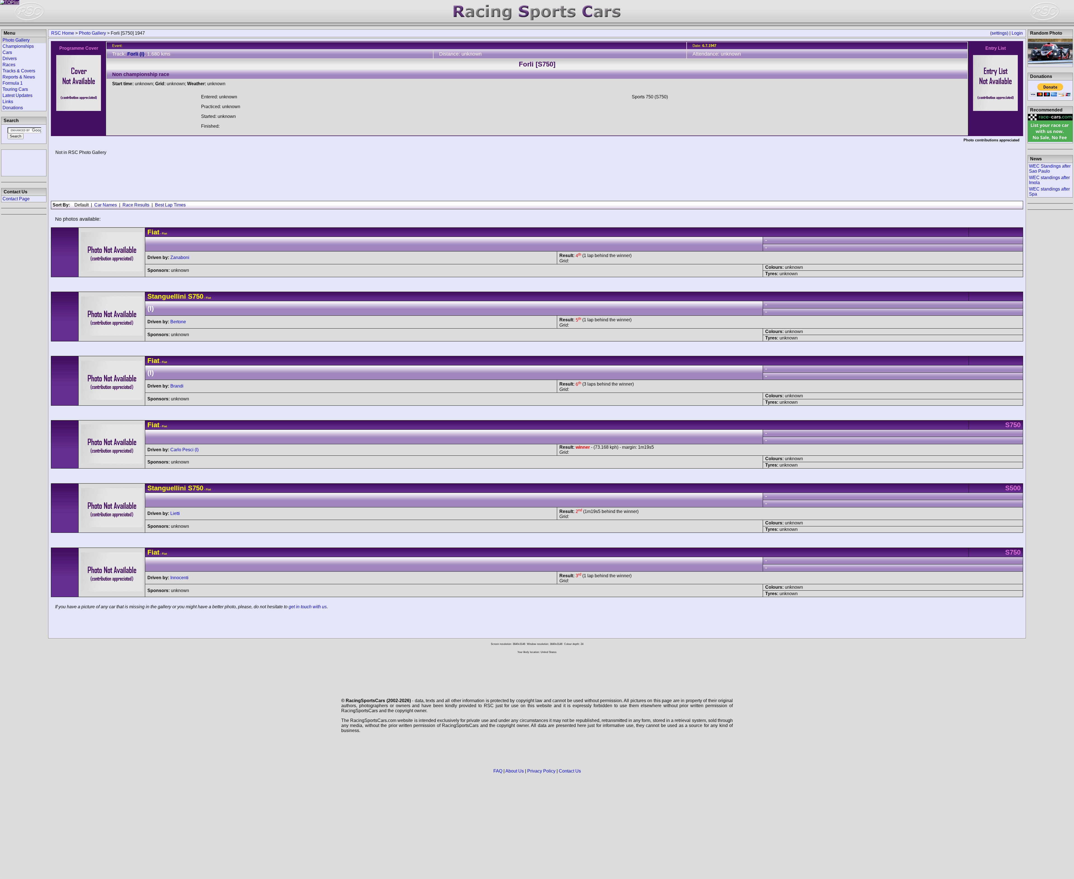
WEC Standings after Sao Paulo (1050, 169)
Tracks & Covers (19, 70)
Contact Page (16, 198)
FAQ (497, 771)
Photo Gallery (92, 33)
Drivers (10, 58)
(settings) (999, 33)
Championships (18, 46)
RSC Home (62, 33)
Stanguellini (166, 296)
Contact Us (570, 771)
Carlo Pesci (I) (184, 449)
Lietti (175, 513)
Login (1017, 33)
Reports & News (19, 77)
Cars (7, 52)
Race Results (136, 205)
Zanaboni (179, 257)
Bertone (178, 321)
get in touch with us (308, 606)
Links (8, 101)
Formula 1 (13, 83)
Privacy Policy (541, 771)
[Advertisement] (24, 162)
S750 (195, 296)
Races (9, 64)
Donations (13, 107)
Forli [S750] (537, 64)
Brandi (176, 386)
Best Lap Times (170, 205)
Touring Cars (15, 89)
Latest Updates (17, 95)
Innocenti (179, 577)
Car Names (105, 205)
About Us (514, 771)
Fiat (153, 232)
